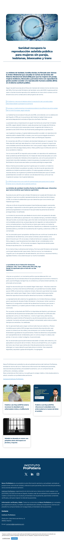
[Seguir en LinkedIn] (32, 474)
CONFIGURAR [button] (6, 538)
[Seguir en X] (26, 474)
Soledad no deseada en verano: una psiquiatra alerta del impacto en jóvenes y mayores (16, 440)
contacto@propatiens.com (15, 524)
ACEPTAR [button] (14, 538)
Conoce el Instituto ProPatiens (13, 379)
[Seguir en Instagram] (38, 474)
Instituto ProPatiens (8, 491)
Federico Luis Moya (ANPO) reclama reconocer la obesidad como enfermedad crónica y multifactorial (17, 407)
